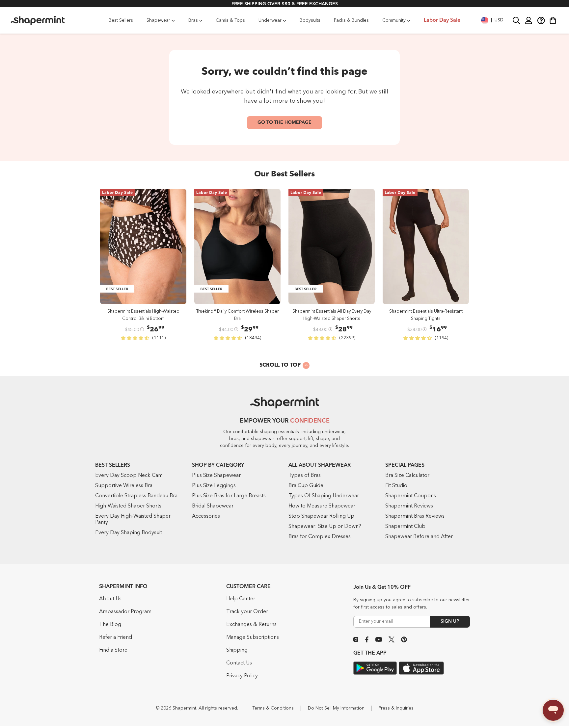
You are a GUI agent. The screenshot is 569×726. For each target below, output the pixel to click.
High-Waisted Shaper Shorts (128, 506)
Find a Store (113, 650)
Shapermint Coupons (410, 496)
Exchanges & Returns (251, 624)
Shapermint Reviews (409, 506)
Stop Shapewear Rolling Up (321, 516)
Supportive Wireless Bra (123, 485)
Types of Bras (304, 475)
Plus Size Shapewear (216, 475)
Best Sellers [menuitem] (121, 20)
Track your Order (247, 611)
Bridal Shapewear (212, 506)
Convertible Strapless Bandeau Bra (136, 496)
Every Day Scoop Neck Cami (129, 475)
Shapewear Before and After (419, 536)
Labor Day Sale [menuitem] (442, 20)
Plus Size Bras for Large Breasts (229, 496)
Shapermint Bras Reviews (415, 516)
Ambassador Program (125, 611)
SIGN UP (450, 621)
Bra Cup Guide (305, 485)
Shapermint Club (405, 526)
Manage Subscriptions (252, 637)
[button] (492, 20)
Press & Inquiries (396, 708)
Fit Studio (396, 485)
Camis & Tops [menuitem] (230, 20)
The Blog (110, 624)
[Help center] (541, 20)
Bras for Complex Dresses (319, 536)
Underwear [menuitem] (270, 20)
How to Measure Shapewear (321, 506)
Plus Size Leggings (214, 485)
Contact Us (239, 663)
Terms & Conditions (273, 708)
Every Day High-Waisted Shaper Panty (133, 519)
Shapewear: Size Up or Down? (324, 526)
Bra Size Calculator (407, 475)
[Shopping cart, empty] (552, 20)
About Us (110, 599)
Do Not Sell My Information (336, 708)
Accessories (206, 516)
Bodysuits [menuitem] (310, 20)
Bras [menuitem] (193, 20)
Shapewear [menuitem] (158, 20)
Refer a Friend (115, 637)
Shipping (237, 650)
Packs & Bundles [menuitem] (351, 20)
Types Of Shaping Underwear (323, 496)
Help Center (240, 599)
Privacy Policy (242, 676)
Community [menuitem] (394, 20)
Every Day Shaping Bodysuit (128, 532)
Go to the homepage (284, 122)
